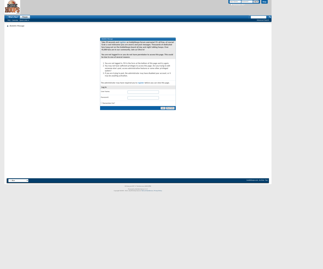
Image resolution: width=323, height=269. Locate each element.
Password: (105, 97)
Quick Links (24, 20)
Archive (261, 180)
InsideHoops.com (252, 180)
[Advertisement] (82, 143)
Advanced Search (263, 20)
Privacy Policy (158, 190)
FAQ (9, 20)
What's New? (13, 17)
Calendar (15, 20)
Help (264, 2)
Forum (25, 17)
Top (266, 180)
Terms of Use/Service (147, 190)
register (122, 42)
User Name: (105, 92)
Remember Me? (239, 5)
